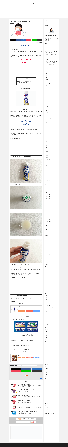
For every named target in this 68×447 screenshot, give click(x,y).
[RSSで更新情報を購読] (27, 375)
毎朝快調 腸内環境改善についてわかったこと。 (24, 82)
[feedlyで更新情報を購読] (25, 375)
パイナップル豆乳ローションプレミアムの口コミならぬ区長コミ (51, 52)
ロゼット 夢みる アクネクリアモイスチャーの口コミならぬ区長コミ (51, 65)
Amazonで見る (22, 357)
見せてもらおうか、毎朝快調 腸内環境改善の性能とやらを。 (26, 81)
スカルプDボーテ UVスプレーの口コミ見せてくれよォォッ (51, 55)
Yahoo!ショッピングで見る (37, 357)
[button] (39, 40)
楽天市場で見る (29, 357)
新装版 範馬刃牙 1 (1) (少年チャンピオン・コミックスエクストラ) (27, 355)
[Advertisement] (34, 12)
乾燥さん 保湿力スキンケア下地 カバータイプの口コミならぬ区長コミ (51, 62)
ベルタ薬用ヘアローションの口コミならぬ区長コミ (51, 59)
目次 (25, 78)
